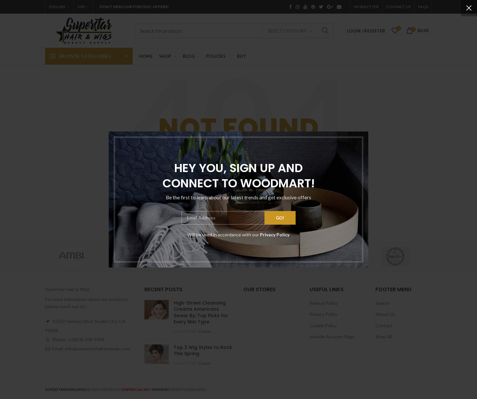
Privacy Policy (274, 234)
